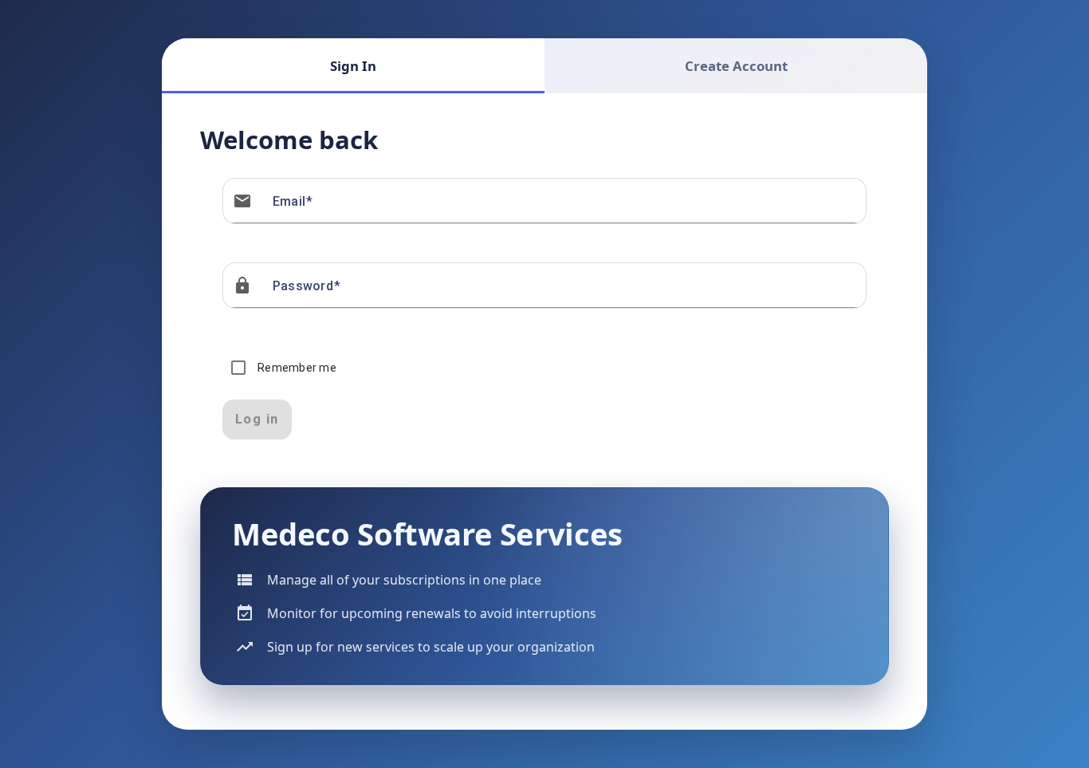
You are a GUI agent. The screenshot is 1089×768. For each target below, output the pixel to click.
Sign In (353, 66)
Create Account (736, 66)
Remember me (297, 367)
